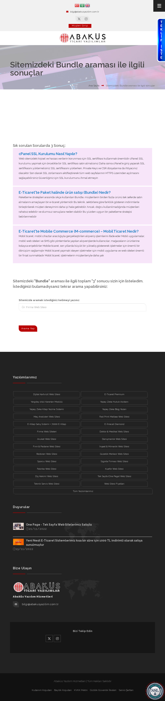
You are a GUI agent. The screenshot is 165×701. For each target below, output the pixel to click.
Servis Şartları (126, 690)
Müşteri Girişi (80, 25)
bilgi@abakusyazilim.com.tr (84, 11)
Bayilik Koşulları (63, 690)
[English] (87, 5)
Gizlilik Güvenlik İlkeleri (103, 690)
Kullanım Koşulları (42, 690)
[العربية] (82, 5)
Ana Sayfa (94, 85)
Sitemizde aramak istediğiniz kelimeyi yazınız (49, 300)
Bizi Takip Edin (82, 631)
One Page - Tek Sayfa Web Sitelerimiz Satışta (59, 524)
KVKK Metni (81, 690)
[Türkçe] (77, 5)
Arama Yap (28, 328)
